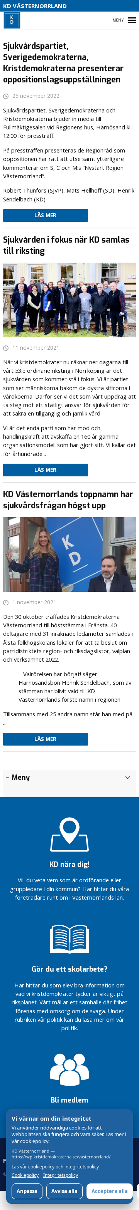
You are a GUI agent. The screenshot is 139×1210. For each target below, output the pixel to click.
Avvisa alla (64, 1191)
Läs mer (45, 215)
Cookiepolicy (25, 1175)
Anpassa (27, 1191)
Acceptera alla (110, 1191)
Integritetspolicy (60, 1175)
